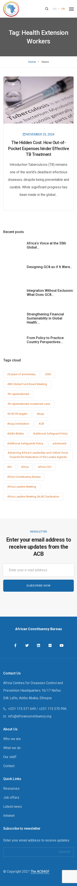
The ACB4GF (40, 871)
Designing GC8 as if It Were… (49, 267)
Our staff (9, 757)
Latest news (12, 807)
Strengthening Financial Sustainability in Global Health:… (45, 318)
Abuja (40, 413)
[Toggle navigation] (71, 9)
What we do (12, 748)
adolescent (60, 443)
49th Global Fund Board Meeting (27, 384)
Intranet (9, 816)
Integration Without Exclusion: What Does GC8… (50, 293)
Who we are (12, 739)
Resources (11, 788)
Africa (25, 466)
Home (32, 61)
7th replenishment (18, 394)
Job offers (11, 797)
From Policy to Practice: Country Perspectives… (45, 340)
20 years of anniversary (21, 374)
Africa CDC (45, 466)
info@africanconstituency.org (29, 716)
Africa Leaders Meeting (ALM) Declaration (33, 496)
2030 (48, 374)
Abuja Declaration (18, 423)
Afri (9, 466)
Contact (9, 766)
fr (63, 9)
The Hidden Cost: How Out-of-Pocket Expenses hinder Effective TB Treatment (38, 148)
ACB (41, 423)
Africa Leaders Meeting (21, 486)
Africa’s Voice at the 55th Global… (46, 245)
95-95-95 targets (17, 413)
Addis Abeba (15, 433)
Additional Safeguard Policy (50, 433)
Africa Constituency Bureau (24, 476)
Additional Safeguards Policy (25, 443)
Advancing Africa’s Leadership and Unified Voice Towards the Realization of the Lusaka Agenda (38, 455)
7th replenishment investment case (28, 403)
